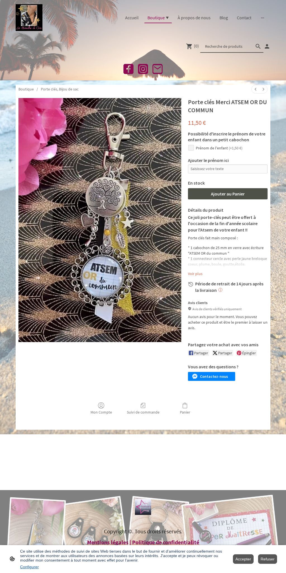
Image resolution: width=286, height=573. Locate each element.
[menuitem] (255, 89)
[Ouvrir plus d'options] (262, 17)
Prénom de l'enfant (219, 148)
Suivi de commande (143, 412)
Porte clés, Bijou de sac (59, 89)
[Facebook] (128, 69)
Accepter (243, 559)
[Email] (157, 69)
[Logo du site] (29, 17)
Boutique (26, 89)
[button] (211, 376)
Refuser (268, 559)
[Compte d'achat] (267, 46)
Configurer (29, 567)
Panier (185, 412)
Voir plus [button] (195, 273)
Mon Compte (101, 412)
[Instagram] (143, 69)
